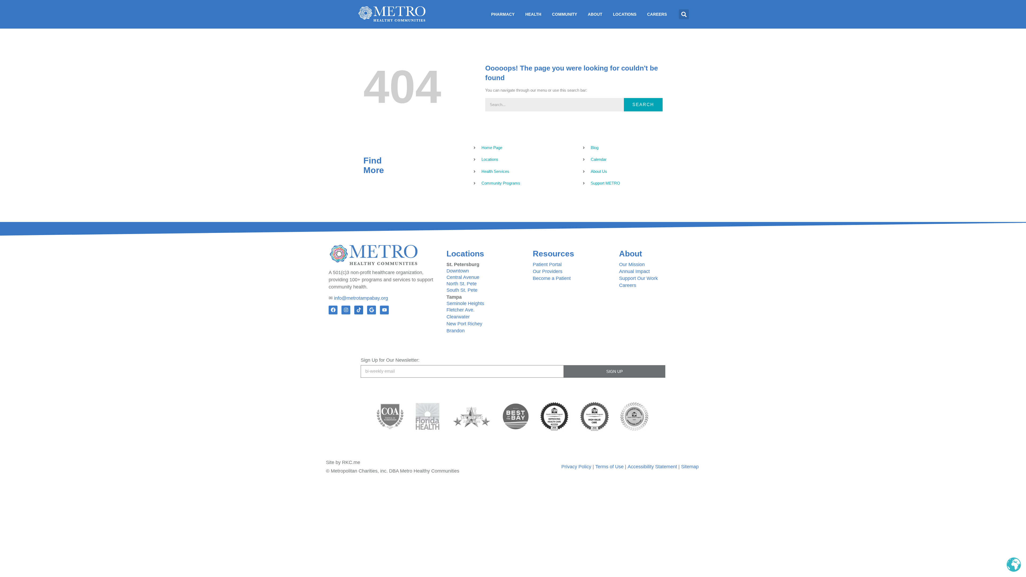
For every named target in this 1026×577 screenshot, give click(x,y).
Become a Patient (552, 278)
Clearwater (458, 316)
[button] (684, 14)
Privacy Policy (576, 466)
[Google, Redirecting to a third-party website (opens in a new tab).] (371, 310)
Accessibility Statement (652, 466)
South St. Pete (461, 290)
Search (643, 104)
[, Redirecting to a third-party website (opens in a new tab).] (427, 416)
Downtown (457, 271)
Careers (657, 14)
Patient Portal (547, 264)
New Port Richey (464, 323)
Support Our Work (638, 278)
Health (533, 14)
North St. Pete (461, 283)
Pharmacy (503, 14)
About (595, 14)
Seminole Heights (465, 303)
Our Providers (547, 271)
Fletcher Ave (459, 310)
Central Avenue (462, 277)
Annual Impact (634, 271)
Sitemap (690, 466)
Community (564, 14)
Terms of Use (609, 466)
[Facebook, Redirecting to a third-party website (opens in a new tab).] (333, 310)
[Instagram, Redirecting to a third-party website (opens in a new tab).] (345, 310)
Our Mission (632, 264)
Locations (624, 14)
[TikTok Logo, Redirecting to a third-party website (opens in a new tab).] (358, 310)
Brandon (455, 330)
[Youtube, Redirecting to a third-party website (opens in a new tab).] (384, 310)
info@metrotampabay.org (361, 298)
